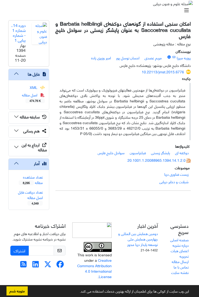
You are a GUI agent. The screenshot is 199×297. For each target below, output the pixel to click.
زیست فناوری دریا (176, 174)
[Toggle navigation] (101, 10)
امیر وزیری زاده (101, 57)
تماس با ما (181, 267)
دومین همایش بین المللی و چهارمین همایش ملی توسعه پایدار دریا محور (138, 239)
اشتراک (19, 250)
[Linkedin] (35, 265)
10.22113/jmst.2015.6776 (163, 71)
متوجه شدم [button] (17, 291)
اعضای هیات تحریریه (180, 253)
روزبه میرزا (184, 57)
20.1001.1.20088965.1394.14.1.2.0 (156, 160)
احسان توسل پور (127, 57)
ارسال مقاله (180, 261)
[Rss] (23, 265)
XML (34, 87)
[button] (78, 292)
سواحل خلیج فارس (111, 152)
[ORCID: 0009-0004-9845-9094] (169, 56)
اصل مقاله (31, 97)
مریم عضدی (153, 57)
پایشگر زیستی (160, 152)
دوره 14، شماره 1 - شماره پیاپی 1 (18, 32)
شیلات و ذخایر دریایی (174, 181)
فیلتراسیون (138, 152)
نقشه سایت (180, 272)
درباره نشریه (181, 245)
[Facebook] (60, 265)
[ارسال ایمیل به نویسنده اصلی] (174, 56)
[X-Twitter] (47, 265)
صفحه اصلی (179, 239)
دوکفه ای (182, 152)
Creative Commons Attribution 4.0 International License (94, 268)
